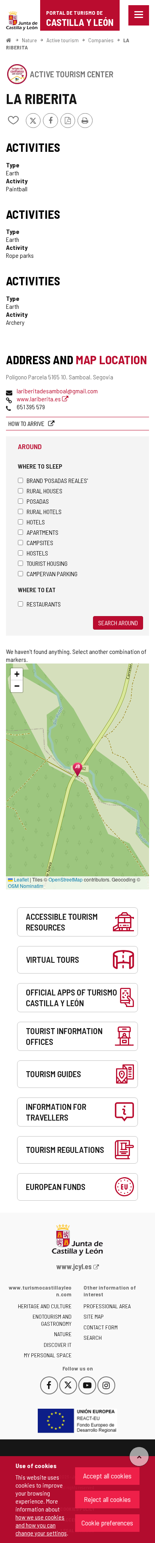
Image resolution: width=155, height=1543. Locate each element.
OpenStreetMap (65, 879)
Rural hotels (44, 511)
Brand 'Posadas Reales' (57, 480)
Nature (29, 40)
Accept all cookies (107, 1475)
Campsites (40, 542)
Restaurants (44, 604)
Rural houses (44, 491)
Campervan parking (52, 573)
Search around (118, 622)
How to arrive (27, 423)
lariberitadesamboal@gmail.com (57, 391)
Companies (101, 40)
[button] (17, 674)
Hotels (36, 522)
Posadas (38, 501)
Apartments (42, 532)
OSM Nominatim (25, 885)
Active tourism (62, 40)
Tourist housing (47, 563)
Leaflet (21, 879)
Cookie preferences (107, 1522)
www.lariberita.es (39, 398)
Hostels (37, 553)
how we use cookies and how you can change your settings (41, 1525)
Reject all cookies (107, 1499)
